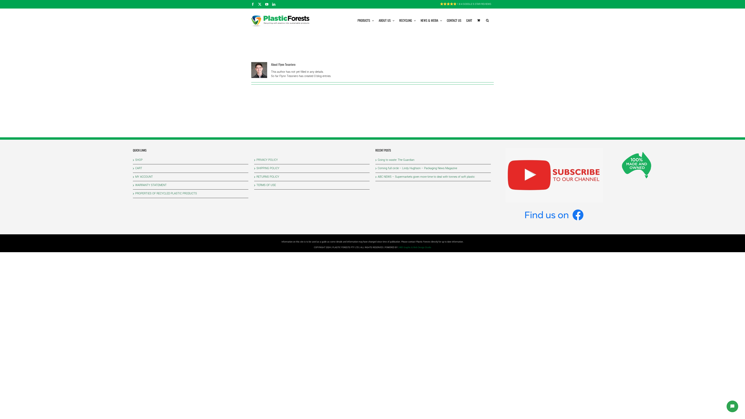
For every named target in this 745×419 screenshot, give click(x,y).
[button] (487, 20)
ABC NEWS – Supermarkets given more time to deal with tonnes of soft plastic (426, 177)
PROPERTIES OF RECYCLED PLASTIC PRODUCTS (166, 193)
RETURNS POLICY (267, 177)
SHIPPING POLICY (267, 168)
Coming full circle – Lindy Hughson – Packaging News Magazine (417, 168)
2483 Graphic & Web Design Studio (414, 247)
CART (138, 168)
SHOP (139, 160)
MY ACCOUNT (144, 177)
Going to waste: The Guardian (396, 160)
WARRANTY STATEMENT (151, 185)
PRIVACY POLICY (267, 160)
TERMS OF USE (266, 185)
